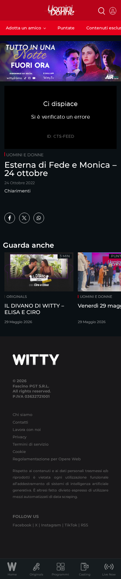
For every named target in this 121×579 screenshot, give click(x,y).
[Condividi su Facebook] (9, 218)
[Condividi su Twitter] (24, 218)
